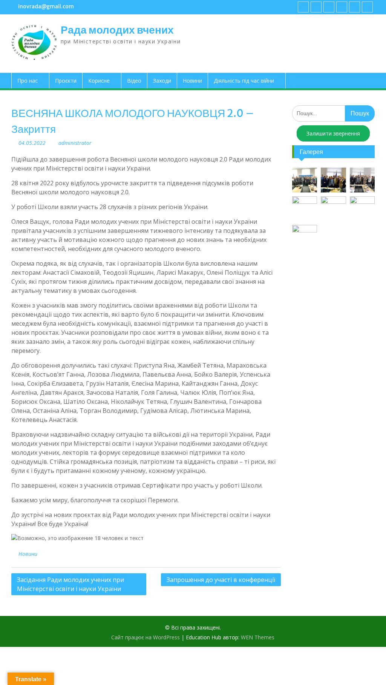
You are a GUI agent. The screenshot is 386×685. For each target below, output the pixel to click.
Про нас (27, 80)
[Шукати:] (333, 113)
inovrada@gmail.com (46, 6)
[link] (341, 7)
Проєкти (66, 80)
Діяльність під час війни (244, 80)
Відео (134, 80)
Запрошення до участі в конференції (221, 580)
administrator (75, 142)
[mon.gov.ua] (367, 7)
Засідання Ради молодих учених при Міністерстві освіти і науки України (70, 584)
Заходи (162, 80)
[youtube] (316, 7)
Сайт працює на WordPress (145, 637)
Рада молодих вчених (117, 30)
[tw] (328, 7)
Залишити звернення (333, 133)
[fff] (303, 7)
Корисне (99, 80)
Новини (192, 80)
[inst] (354, 7)
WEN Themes (257, 637)
